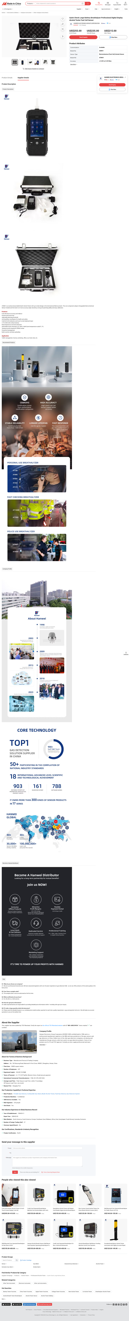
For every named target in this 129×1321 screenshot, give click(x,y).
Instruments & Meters (13, 12)
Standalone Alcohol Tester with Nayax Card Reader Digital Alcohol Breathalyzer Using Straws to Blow (64, 1210)
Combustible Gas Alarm (34, 1094)
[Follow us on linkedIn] (126, 1304)
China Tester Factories (26, 1291)
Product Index (94, 1309)
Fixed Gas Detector (60, 1094)
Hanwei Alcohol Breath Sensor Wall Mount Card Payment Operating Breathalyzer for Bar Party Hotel (38, 1245)
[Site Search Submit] (88, 3)
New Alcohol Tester (74, 1291)
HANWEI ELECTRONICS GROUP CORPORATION (87, 23)
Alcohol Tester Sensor (31, 1296)
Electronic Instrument (24, 1283)
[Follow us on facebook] (114, 1304)
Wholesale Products (64, 1309)
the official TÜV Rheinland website (53, 1025)
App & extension (105, 9)
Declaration (83, 1315)
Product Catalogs (26, 1260)
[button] (82, 3)
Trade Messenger (29, 1304)
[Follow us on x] (116, 1304)
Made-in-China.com (57, 1311)
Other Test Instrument (9, 1283)
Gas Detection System (73, 1094)
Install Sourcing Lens (45, 1304)
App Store (6, 1304)
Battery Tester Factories (9, 1291)
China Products (37, 1309)
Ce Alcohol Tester (87, 1291)
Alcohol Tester (100, 1264)
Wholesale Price (75, 1309)
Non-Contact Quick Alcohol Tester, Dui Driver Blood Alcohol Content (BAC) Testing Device (89, 1210)
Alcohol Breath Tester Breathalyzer (12, 1296)
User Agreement (74, 1315)
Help (96, 9)
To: (10, 1153)
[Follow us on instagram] (119, 1304)
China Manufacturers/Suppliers (50, 1309)
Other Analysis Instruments (40, 12)
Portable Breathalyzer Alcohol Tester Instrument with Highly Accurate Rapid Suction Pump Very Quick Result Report (115, 1245)
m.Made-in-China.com (68, 1311)
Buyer (87, 9)
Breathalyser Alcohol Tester (103, 1291)
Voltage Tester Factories (58, 1291)
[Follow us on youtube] (121, 1304)
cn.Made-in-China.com (81, 1311)
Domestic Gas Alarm (7, 1267)
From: (9, 1148)
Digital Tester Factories (42, 1291)
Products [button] (30, 3)
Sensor (4, 1264)
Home (3, 12)
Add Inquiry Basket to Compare (34, 69)
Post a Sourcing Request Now (50, 1172)
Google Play (17, 1304)
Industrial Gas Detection (71, 1264)
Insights (101, 1309)
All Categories (8, 9)
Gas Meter (36, 1264)
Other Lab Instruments (40, 1283)
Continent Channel (84, 1309)
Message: (8, 1157)
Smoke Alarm (36, 1267)
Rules (126, 9)
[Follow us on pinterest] (124, 1304)
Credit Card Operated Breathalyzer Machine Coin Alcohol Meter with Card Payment (37, 1210)
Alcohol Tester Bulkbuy (47, 1296)
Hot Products (29, 1309)
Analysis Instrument (26, 12)
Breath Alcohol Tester (48, 1094)
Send (15, 1172)
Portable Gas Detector (20, 1094)
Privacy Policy (91, 1315)
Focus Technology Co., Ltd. (52, 1315)
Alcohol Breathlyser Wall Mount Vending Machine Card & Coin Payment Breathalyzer (89, 1245)
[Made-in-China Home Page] (11, 3)
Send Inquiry (83, 37)
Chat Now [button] (114, 37)
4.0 (106, 79)
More (3, 1299)
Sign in (125, 4)
